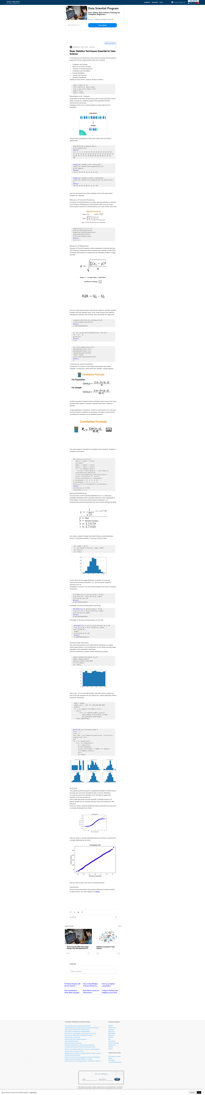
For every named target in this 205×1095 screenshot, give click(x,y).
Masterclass (111, 1045)
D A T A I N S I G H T (13, 1)
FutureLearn (111, 1041)
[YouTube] (196, 3)
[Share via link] (82, 912)
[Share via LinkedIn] (78, 912)
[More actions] (116, 47)
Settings (192, 1092)
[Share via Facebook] (70, 912)
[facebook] (191, 3)
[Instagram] (193, 3)
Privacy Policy (33, 1092)
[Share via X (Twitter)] (74, 912)
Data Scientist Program (103, 8)
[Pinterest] (198, 3)
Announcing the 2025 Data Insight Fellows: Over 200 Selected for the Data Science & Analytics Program (78, 947)
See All (120, 926)
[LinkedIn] (188, 3)
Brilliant (110, 1026)
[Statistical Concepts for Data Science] (108, 936)
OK (199, 1092)
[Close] (203, 1092)
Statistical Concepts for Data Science (105, 947)
